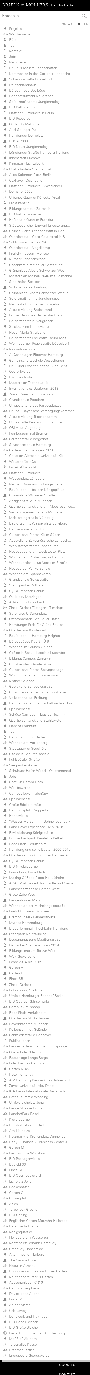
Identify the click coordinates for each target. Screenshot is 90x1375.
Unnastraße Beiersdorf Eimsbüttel (34, 422)
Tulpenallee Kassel (22, 1344)
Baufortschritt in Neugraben (30, 321)
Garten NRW (18, 1069)
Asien (12, 1204)
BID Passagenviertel (23, 1159)
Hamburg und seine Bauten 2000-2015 (39, 849)
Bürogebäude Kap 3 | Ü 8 (28, 641)
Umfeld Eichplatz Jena (25, 1102)
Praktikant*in (18, 203)
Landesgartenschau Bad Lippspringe (37, 1046)
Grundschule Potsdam (25, 400)
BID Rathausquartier (24, 214)
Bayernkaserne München (27, 1024)
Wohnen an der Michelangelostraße (36, 906)
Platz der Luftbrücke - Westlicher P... (36, 186)
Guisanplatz (17, 1198)
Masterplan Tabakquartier (28, 383)
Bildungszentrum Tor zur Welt (31, 951)
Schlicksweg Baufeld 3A (27, 242)
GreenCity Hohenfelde (25, 1249)
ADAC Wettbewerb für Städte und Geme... (41, 883)
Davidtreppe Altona (23, 1294)
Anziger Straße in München (29, 501)
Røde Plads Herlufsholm (27, 844)
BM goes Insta (19, 377)
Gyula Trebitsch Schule (26, 591)
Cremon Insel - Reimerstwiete (31, 917)
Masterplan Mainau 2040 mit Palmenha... (41, 276)
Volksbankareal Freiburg (27, 287)
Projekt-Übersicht (21, 467)
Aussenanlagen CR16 (25, 1282)
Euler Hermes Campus (25, 1063)
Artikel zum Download (25, 602)
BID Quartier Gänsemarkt (28, 1001)
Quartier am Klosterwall (26, 630)
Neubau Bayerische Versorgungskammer (40, 411)
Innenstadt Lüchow (23, 158)
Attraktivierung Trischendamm (32, 417)
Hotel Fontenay (20, 1074)
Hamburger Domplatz (25, 135)
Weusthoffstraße (21, 462)
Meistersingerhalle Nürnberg (30, 518)
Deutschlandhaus (22, 85)
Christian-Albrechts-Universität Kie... (36, 456)
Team (12, 45)
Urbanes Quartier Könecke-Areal (33, 197)
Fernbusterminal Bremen (27, 433)
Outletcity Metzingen (24, 124)
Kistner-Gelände (20, 681)
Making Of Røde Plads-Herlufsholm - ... (38, 878)
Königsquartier (19, 1232)
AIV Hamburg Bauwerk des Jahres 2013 (40, 1080)
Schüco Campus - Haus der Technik (36, 714)
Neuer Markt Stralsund (26, 332)
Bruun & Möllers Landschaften (32, 68)
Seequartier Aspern (23, 765)
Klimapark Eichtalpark (25, 163)
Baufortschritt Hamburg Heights (33, 636)
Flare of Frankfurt (21, 726)
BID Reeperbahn (21, 118)
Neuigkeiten (17, 62)
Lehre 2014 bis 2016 (24, 962)
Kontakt (67, 24)
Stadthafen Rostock (23, 282)
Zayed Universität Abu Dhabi (30, 1086)
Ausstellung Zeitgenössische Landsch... (39, 540)
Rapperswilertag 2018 (25, 529)
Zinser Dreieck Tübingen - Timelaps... (37, 608)
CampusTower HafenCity (27, 793)
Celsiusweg (17, 1310)
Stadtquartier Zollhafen (26, 585)
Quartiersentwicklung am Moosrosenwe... (41, 506)
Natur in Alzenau (21, 1266)
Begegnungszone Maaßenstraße (33, 939)
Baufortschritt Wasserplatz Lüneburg (37, 523)
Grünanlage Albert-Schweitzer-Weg (36, 270)
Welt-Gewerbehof (21, 956)
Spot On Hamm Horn (25, 782)
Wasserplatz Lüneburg (26, 478)
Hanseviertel (17, 816)
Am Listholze (18, 1131)
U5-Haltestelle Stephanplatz (30, 169)
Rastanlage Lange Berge (27, 1058)
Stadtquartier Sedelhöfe (26, 748)
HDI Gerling (17, 1215)
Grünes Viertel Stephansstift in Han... (37, 231)
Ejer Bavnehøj (18, 709)
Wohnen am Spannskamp (29, 574)
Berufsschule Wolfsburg (26, 1153)
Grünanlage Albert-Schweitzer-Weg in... (39, 293)
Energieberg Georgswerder (29, 1355)
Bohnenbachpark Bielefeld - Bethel (35, 838)
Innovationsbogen (22, 349)
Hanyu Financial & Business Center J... (38, 1142)
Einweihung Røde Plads (26, 872)
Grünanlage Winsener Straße (31, 495)
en (86, 24)
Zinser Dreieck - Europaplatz (30, 394)
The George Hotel (21, 1260)
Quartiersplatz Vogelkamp (28, 248)
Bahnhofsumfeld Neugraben (30, 96)
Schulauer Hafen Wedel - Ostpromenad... (40, 771)
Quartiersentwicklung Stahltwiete (34, 720)
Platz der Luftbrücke (23, 473)
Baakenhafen (18, 1187)
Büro (12, 40)
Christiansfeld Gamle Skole (29, 664)
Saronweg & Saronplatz (27, 613)
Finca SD (15, 1170)
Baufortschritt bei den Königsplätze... (37, 490)
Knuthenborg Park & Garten (30, 1277)
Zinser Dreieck (19, 985)
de (79, 24)
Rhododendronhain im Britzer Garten (37, 1271)
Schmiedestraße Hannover (29, 1035)
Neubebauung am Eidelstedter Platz (36, 551)
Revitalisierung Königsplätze (30, 833)
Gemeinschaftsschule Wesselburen (35, 360)
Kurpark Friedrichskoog (26, 259)
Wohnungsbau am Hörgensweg (33, 675)
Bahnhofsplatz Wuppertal (28, 810)
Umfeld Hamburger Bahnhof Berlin (35, 996)
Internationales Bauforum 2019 (32, 388)
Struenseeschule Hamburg (29, 445)
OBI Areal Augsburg (24, 428)
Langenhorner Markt (24, 900)
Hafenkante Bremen (23, 1226)
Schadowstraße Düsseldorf (29, 79)
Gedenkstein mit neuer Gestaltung (35, 265)
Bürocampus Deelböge (26, 90)
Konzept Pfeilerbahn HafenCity (31, 1243)
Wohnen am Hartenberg (27, 743)
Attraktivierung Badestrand (29, 310)
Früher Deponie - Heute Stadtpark (34, 315)
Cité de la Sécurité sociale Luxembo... (37, 653)
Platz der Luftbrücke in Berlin (30, 113)
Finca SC (15, 1299)
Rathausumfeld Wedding (27, 1097)
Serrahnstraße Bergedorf (27, 439)
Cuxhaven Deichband (24, 180)
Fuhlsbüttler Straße (23, 759)
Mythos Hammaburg (24, 923)
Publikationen (18, 1041)
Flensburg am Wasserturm (29, 1237)
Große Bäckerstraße (24, 805)
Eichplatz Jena (19, 1181)
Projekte (14, 29)
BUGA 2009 (17, 141)
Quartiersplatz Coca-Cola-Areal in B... (37, 237)
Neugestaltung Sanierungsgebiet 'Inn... (38, 304)
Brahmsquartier (20, 1350)
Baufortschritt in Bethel (26, 737)
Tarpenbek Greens (22, 1209)
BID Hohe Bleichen (22, 1322)
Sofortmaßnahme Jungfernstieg (33, 102)
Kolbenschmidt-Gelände (27, 1029)
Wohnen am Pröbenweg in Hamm (35, 557)
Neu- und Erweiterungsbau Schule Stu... (39, 366)
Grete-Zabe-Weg (21, 894)
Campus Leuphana (23, 1288)
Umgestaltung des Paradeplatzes (34, 405)
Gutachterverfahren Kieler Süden (33, 535)
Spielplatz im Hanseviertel (28, 326)
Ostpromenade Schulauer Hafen (33, 619)
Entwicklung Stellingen (25, 990)
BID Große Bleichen (23, 1327)
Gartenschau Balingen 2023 (30, 450)
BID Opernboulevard (24, 1175)
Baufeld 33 (16, 1164)
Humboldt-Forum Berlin (26, 1125)
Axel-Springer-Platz (23, 130)
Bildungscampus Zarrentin (29, 209)
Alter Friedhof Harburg (25, 1254)
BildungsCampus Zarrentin (29, 658)
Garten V (15, 967)
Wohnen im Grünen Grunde (29, 647)
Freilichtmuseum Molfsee (28, 253)
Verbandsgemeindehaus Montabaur (36, 512)
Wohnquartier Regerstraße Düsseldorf (38, 343)
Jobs (12, 57)
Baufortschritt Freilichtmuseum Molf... (38, 338)
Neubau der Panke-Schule (28, 568)
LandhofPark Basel (23, 1114)
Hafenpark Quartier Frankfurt (31, 220)
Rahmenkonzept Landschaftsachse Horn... (41, 703)
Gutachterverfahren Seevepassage (35, 670)
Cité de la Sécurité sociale (28, 754)
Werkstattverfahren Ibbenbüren (32, 546)
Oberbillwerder (19, 371)
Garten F (15, 973)
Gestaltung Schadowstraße (29, 686)
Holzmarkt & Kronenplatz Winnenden (37, 1136)
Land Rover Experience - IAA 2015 (35, 827)
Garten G (15, 1193)
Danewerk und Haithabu (27, 1316)
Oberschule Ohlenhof (24, 1052)
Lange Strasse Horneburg (28, 1108)
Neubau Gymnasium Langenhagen (35, 484)
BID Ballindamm (21, 107)
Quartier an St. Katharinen (29, 1018)
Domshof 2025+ (21, 191)
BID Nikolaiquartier (23, 866)
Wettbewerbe (18, 34)
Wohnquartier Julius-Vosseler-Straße (37, 563)
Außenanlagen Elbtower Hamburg (35, 355)
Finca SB (15, 979)
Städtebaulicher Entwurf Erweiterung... (38, 225)
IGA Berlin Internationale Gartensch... (37, 1091)
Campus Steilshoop (23, 1007)
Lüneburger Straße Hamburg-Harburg (38, 152)
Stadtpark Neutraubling (26, 934)
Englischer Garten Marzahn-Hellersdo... (39, 1221)
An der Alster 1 (20, 1305)
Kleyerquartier (19, 1119)
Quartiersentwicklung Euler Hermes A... (39, 855)
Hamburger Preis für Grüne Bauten (35, 625)
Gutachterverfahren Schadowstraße (36, 692)
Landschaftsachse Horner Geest (33, 889)
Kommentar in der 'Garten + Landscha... (40, 74)
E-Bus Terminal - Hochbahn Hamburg (37, 928)
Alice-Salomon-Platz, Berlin (29, 175)
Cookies (67, 1365)
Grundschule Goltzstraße (27, 579)
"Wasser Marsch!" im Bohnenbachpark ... (40, 821)
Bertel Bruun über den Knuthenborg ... (38, 1333)
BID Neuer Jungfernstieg (27, 147)
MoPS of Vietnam (22, 1339)
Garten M (15, 1147)
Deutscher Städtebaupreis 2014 (33, 945)
